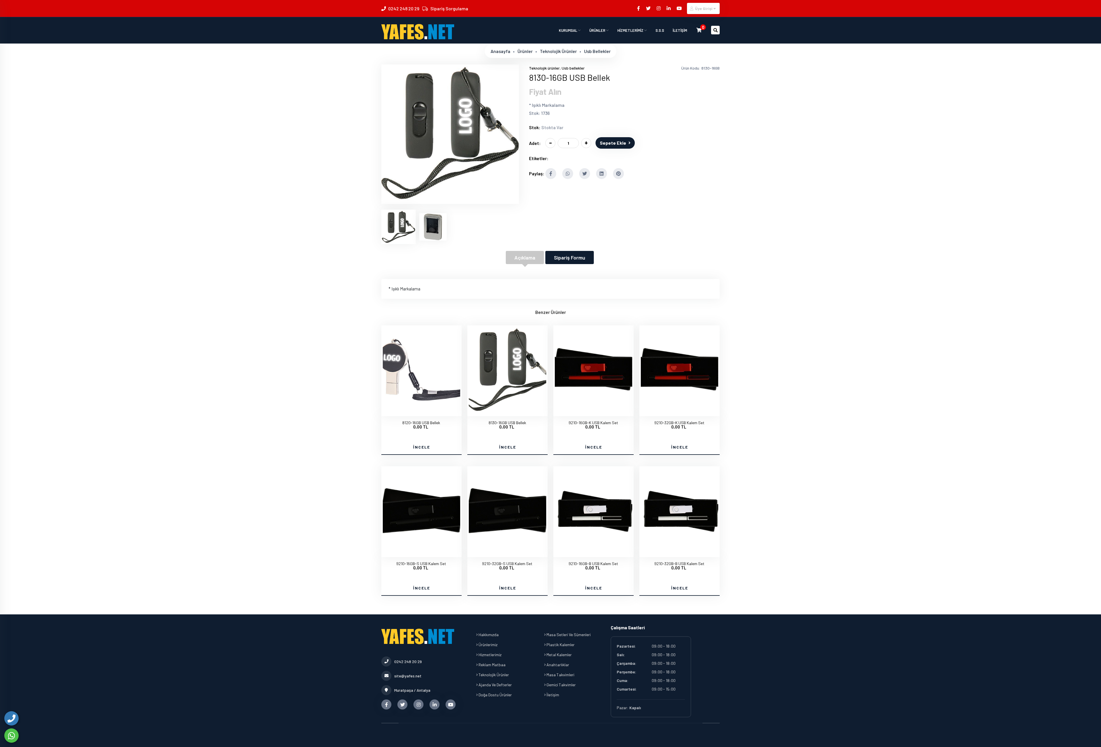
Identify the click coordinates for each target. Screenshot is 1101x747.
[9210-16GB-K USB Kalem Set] (593, 411)
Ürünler (525, 51)
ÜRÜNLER (597, 30)
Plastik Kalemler (560, 644)
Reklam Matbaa (491, 664)
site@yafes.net (407, 675)
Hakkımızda (488, 634)
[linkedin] (669, 8)
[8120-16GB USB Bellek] (421, 411)
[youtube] (680, 8)
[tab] (398, 227)
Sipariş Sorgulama (449, 8)
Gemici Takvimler (561, 684)
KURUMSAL (568, 30)
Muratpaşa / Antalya (412, 690)
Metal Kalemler (559, 654)
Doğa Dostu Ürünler (495, 694)
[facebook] (639, 8)
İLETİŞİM (680, 30)
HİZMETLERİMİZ (630, 30)
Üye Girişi (703, 8)
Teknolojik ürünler (558, 51)
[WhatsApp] (11, 735)
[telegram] (648, 8)
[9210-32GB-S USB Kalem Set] (507, 552)
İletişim (552, 694)
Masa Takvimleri (560, 674)
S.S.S (659, 30)
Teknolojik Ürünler (493, 674)
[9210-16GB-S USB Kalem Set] (421, 552)
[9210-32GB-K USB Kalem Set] (679, 411)
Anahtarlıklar (557, 664)
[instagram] (659, 8)
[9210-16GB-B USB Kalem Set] (593, 552)
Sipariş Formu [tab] (569, 257)
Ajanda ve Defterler (495, 684)
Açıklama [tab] (524, 257)
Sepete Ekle (613, 143)
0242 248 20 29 (403, 8)
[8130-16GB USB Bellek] (450, 200)
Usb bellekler (597, 51)
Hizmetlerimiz (489, 654)
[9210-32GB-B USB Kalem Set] (679, 552)
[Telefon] (11, 718)
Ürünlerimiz (487, 644)
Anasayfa (500, 51)
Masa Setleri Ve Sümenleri (568, 634)
